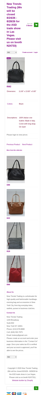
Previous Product (13, 144)
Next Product (27, 144)
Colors (9, 104)
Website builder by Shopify (22, 380)
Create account (27, 52)
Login (36, 52)
